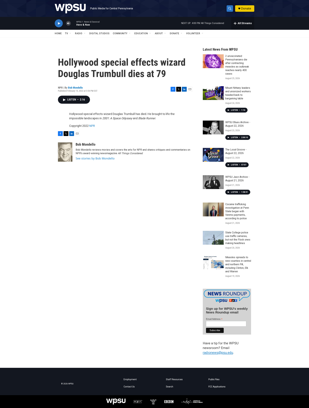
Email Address (214, 319)
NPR (92, 125)
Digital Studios (99, 33)
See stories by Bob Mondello (95, 158)
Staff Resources (174, 379)
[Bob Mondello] (65, 152)
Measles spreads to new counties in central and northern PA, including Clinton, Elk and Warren (238, 264)
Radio (78, 33)
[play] (58, 23)
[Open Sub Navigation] (70, 33)
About (159, 33)
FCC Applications (216, 386)
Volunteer (193, 33)
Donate (246, 8)
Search (169, 386)
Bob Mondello (75, 87)
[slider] (73, 23)
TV (66, 33)
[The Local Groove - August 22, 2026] (213, 155)
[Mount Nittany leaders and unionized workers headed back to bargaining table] (213, 93)
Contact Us (129, 386)
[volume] (68, 23)
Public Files (214, 379)
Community (120, 33)
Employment (130, 379)
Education (141, 33)
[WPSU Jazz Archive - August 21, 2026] (213, 182)
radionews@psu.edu (218, 352)
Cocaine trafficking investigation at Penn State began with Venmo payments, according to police (237, 211)
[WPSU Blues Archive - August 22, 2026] (213, 127)
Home (58, 33)
